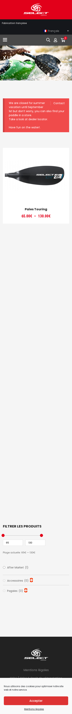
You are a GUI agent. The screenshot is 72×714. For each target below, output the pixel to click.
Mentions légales (34, 709)
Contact (59, 103)
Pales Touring (36, 209)
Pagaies (15, 591)
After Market (17, 567)
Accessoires (18, 581)
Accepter (36, 701)
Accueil (9, 65)
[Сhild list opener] (31, 580)
